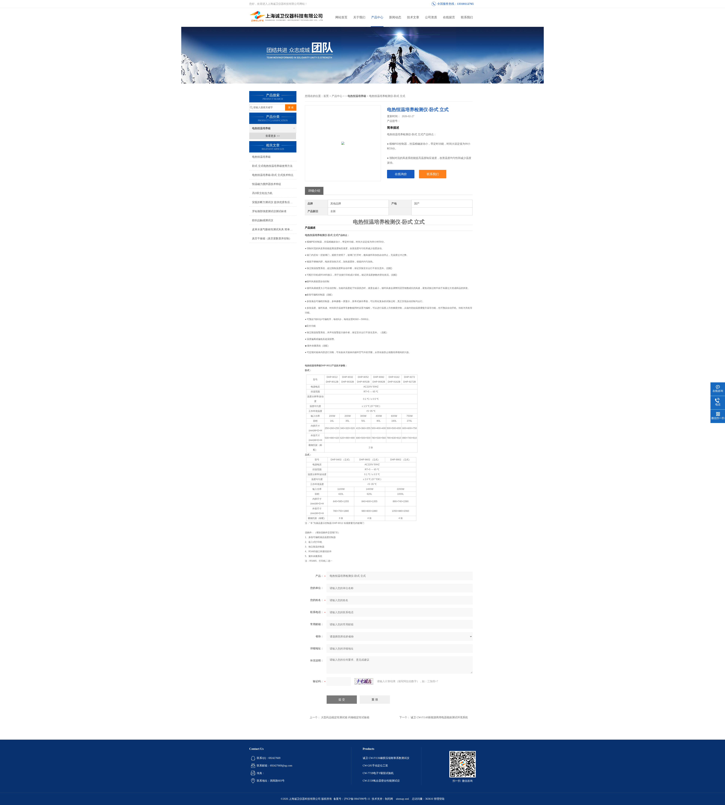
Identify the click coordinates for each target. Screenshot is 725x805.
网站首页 (341, 17)
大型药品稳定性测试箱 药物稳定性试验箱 (345, 717)
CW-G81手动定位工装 (375, 765)
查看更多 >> (272, 136)
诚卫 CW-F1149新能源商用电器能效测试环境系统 (439, 717)
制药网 (389, 798)
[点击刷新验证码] (363, 681)
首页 (326, 96)
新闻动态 (395, 17)
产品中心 (377, 17)
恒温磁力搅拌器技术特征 (266, 184)
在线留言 (449, 17)
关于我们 (359, 17)
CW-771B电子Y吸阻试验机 (378, 773)
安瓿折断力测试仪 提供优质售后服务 (273, 202)
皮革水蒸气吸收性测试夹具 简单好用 (273, 229)
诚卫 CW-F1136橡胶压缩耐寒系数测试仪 (386, 758)
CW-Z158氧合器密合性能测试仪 (381, 780)
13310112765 (465, 3)
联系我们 (467, 17)
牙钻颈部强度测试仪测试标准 (269, 211)
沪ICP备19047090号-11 (357, 798)
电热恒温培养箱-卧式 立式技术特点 (272, 175)
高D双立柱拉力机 (262, 193)
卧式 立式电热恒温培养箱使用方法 (272, 166)
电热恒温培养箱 (261, 128)
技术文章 (413, 17)
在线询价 (401, 174)
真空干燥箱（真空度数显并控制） (272, 238)
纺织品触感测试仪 (262, 220)
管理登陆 (439, 798)
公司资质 (431, 17)
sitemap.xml (402, 798)
